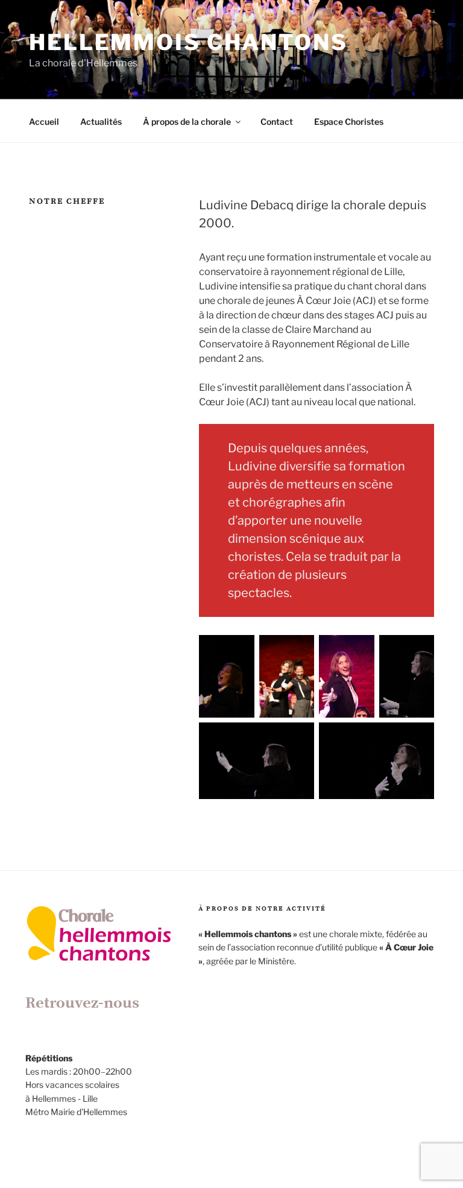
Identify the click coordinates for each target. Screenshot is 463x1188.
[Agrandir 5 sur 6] (298, 738)
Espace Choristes (348, 121)
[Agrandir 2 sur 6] (298, 651)
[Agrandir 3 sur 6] (359, 651)
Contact (276, 121)
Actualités (101, 121)
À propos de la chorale (187, 121)
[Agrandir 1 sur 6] (239, 651)
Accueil (44, 121)
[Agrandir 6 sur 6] (418, 738)
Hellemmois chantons (188, 42)
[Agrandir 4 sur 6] (418, 651)
